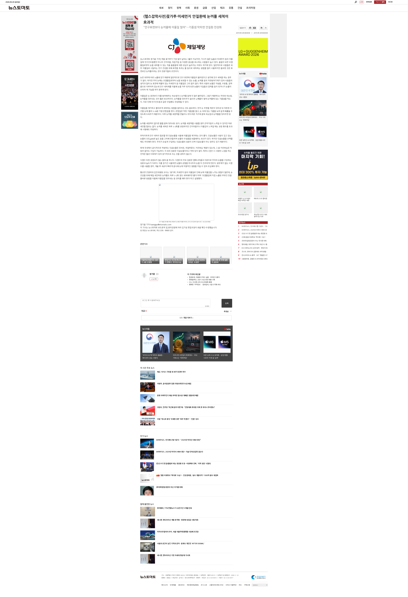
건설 (240, 8)
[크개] (261, 28)
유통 (231, 8)
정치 (170, 8)
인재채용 (173, 585)
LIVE (361, 2)
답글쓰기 (243, 28)
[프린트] (250, 28)
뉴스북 (154, 279)
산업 (213, 8)
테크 (222, 8)
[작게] (266, 28)
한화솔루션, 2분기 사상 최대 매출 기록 (202, 279)
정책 (179, 8)
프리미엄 (250, 8)
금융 (205, 8)
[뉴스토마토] (19, 8)
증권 (196, 8)
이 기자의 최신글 (193, 274)
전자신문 (369, 2)
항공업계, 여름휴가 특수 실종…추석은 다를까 (204, 277)
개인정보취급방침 (193, 585)
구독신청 (247, 585)
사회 (187, 8)
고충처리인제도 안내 (216, 585)
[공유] (254, 28)
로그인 (390, 2)
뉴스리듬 (242, 73)
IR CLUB (204, 585)
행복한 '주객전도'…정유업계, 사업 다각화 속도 (205, 284)
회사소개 (164, 585)
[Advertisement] (278, 45)
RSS (240, 585)
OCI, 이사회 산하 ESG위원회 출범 (200, 282)
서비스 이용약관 (231, 585)
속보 (161, 8)
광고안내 (181, 585)
